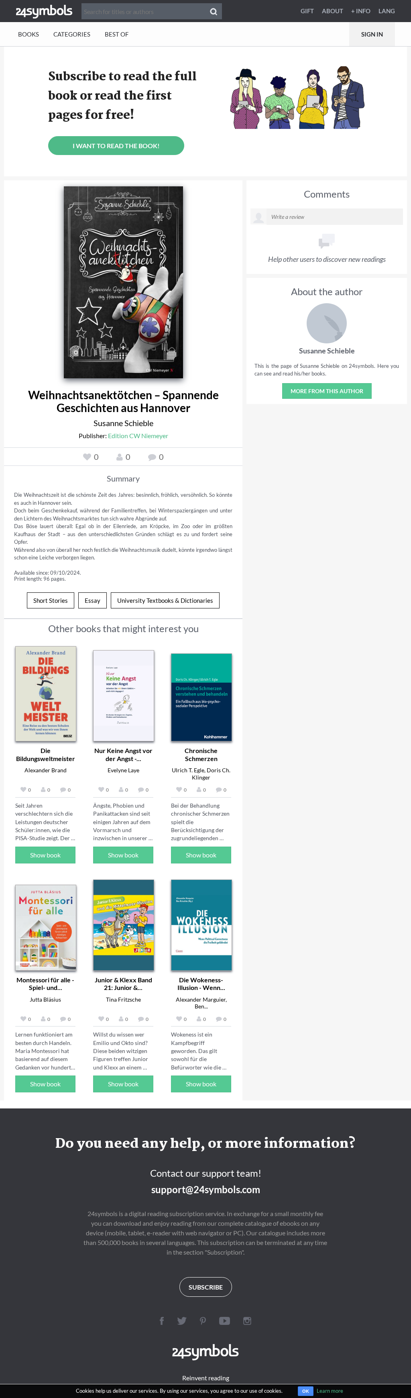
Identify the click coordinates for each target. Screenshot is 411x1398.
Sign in (372, 34)
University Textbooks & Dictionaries (165, 600)
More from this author (327, 391)
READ (123, 275)
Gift (307, 10)
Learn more (330, 1391)
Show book (45, 855)
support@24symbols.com (205, 1189)
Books (28, 34)
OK (305, 1391)
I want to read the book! (116, 145)
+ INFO (360, 10)
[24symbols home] (44, 11)
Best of (116, 34)
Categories (71, 34)
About (332, 10)
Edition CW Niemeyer (138, 435)
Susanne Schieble (123, 423)
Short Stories (50, 600)
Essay (92, 600)
